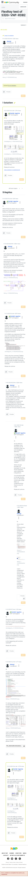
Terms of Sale (19, 862)
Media (24, 853)
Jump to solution (9, 35)
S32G (3, 7)
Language (23, 7)
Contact (6, 855)
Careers (11, 853)
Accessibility (15, 864)
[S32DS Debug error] (22, 188)
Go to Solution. (12, 85)
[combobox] (14, 18)
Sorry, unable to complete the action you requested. (12, 873)
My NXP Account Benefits (17, 855)
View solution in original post (12, 170)
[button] (15, 42)
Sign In (25, 2)
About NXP (5, 853)
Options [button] (23, 25)
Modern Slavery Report (6, 864)
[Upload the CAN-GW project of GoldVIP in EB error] (19, 188)
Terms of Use (12, 862)
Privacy (7, 862)
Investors (19, 853)
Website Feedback (22, 864)
